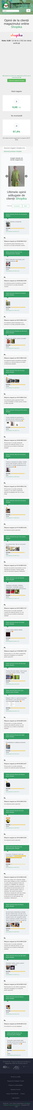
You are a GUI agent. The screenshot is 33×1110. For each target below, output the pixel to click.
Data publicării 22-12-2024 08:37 (12, 827)
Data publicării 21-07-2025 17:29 (12, 598)
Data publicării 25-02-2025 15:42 (12, 753)
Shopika (16, 27)
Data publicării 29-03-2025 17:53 (12, 711)
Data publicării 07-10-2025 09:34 (12, 517)
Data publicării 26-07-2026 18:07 (12, 348)
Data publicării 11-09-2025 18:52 (12, 555)
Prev (7, 176)
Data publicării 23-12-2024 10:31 (12, 791)
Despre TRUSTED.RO (12, 1093)
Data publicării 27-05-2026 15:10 (12, 430)
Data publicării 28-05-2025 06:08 (12, 684)
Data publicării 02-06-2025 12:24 (12, 641)
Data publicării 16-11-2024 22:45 (12, 867)
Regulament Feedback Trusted (15, 1081)
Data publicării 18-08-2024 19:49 (13, 1055)
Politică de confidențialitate (15, 1085)
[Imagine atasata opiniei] (16, 178)
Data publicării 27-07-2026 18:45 (12, 310)
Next (26, 176)
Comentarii (17, 206)
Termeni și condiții (15, 1076)
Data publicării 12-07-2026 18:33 (12, 387)
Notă (25, 206)
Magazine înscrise (15, 1089)
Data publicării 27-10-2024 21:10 (12, 974)
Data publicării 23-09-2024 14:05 (12, 1014)
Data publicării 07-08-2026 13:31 (12, 231)
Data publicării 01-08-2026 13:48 (12, 270)
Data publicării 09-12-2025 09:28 (12, 476)
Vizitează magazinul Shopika (16, 80)
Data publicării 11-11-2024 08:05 (12, 931)
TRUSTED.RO (6, 1061)
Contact (23, 1093)
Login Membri (15, 1098)
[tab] (14, 148)
